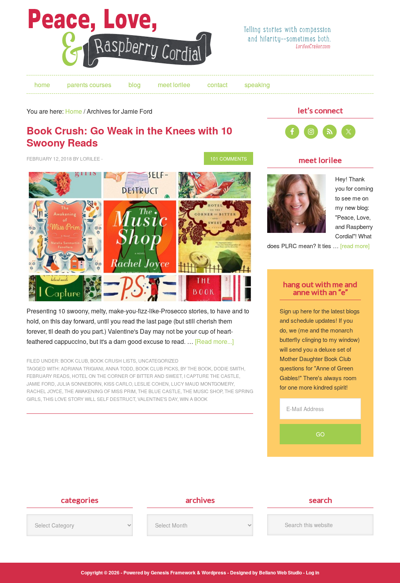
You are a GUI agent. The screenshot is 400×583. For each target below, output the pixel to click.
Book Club (74, 360)
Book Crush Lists (113, 360)
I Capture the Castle (211, 375)
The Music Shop (202, 391)
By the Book (195, 368)
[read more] (355, 245)
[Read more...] (214, 341)
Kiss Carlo (118, 383)
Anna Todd (119, 368)
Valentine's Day (157, 398)
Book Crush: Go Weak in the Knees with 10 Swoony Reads (129, 136)
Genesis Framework (173, 572)
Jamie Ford (41, 383)
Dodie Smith (229, 368)
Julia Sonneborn (79, 383)
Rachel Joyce (44, 391)
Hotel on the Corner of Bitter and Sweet (127, 375)
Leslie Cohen (151, 383)
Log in (312, 572)
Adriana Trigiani (82, 368)
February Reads (48, 375)
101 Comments (228, 158)
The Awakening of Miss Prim (100, 391)
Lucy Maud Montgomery (202, 383)
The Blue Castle (159, 391)
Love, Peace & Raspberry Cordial (124, 37)
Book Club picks (157, 368)
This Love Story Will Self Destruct (89, 398)
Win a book (193, 398)
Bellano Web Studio (280, 572)
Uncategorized (158, 360)
